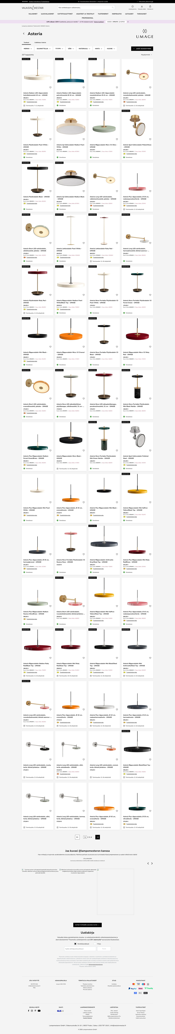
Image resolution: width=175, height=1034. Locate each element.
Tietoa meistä (87, 1010)
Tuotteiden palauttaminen (87, 986)
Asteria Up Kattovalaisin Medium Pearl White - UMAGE (70, 146)
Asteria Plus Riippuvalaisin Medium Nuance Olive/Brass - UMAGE (35, 613)
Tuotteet (26, 42)
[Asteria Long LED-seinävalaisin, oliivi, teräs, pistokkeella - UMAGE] (71, 755)
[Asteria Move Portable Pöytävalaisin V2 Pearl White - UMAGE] (104, 291)
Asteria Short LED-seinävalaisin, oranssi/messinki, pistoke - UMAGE (35, 405)
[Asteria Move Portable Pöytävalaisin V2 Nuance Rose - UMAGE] (71, 550)
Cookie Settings (114, 1012)
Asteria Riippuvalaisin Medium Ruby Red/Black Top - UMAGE (36, 664)
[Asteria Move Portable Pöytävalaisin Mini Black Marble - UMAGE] (137, 394)
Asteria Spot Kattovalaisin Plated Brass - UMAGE (137, 146)
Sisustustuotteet (140, 1016)
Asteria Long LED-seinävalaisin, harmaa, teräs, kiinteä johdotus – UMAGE (71, 817)
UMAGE (43, 26)
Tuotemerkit (37, 26)
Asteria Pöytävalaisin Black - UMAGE (36, 197)
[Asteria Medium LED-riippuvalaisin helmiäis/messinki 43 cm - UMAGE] (37, 83)
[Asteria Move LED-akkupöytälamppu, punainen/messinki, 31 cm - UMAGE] (104, 394)
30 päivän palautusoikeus (114, 986)
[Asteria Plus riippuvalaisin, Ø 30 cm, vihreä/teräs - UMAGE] (137, 806)
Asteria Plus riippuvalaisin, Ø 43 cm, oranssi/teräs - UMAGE (103, 817)
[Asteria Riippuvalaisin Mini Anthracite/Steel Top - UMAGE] (137, 654)
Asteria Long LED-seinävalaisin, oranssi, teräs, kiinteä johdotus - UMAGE (104, 766)
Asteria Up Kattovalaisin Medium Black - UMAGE (70, 198)
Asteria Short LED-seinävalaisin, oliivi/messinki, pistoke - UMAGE (34, 250)
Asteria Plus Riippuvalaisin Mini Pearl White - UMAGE (36, 509)
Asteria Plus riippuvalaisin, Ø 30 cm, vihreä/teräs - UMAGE (136, 817)
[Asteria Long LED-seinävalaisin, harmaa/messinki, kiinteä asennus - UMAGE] (137, 239)
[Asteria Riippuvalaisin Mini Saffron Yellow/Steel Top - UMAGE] (104, 602)
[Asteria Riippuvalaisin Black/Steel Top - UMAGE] (137, 755)
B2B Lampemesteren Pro (114, 1016)
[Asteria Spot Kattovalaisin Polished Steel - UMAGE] (137, 446)
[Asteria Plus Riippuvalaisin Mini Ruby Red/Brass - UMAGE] (137, 550)
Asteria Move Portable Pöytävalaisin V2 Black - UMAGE (104, 353)
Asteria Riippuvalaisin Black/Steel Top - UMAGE (137, 766)
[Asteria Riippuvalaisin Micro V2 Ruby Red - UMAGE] (137, 342)
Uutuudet (129, 14)
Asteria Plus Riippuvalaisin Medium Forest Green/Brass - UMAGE (35, 457)
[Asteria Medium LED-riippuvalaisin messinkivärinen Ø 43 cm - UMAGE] (104, 83)
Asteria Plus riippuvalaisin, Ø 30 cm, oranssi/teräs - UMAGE (69, 716)
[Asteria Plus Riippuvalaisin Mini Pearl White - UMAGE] (37, 498)
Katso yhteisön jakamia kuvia (86, 925)
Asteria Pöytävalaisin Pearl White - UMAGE (35, 146)
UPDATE (116, 22)
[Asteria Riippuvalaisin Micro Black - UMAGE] (71, 446)
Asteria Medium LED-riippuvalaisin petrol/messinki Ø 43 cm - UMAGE (69, 94)
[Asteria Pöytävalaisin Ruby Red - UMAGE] (37, 291)
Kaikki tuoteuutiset (141, 1018)
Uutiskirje (114, 984)
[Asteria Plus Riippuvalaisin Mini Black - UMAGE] (104, 498)
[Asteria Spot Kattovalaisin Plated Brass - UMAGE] (137, 135)
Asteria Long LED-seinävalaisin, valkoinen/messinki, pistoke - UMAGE (103, 198)
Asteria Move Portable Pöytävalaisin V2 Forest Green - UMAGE (137, 301)
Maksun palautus (87, 987)
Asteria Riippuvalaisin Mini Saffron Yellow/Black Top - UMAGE (135, 509)
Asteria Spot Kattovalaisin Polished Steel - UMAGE (135, 457)
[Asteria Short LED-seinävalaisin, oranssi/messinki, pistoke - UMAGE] (37, 394)
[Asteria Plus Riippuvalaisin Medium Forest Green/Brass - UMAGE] (37, 446)
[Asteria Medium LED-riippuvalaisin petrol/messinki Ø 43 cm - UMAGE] (71, 83)
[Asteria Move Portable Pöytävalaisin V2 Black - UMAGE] (104, 342)
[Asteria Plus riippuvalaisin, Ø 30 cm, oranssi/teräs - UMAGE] (71, 704)
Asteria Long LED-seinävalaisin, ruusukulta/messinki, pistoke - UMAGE (136, 94)
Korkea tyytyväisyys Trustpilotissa (39, 1)
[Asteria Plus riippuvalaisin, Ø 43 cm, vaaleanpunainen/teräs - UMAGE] (137, 602)
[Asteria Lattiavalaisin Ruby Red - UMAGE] (104, 239)
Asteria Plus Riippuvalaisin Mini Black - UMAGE (103, 509)
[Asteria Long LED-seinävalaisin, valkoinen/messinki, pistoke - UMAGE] (104, 187)
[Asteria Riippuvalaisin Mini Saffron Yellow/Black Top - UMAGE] (137, 498)
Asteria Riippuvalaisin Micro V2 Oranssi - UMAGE (70, 353)
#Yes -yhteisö (114, 1010)
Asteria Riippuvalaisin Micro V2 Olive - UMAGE (103, 146)
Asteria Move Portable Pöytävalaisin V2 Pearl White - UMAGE (104, 301)
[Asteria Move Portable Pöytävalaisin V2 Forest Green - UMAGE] (137, 291)
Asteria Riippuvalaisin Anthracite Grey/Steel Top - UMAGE (101, 561)
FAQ (34, 987)
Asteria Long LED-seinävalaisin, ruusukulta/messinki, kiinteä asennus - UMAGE (36, 716)
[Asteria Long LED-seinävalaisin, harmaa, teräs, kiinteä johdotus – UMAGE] (71, 806)
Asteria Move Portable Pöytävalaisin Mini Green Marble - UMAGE (103, 457)
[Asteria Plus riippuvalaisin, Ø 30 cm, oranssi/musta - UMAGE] (71, 498)
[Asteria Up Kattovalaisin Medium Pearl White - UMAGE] (71, 135)
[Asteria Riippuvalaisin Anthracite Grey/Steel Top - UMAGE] (104, 550)
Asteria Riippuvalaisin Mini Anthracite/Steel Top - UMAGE (134, 664)
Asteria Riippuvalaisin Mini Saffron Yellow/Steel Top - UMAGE (102, 613)
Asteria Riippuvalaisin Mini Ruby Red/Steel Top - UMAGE (68, 664)
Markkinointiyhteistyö (114, 1018)
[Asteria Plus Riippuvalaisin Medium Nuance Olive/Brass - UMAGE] (37, 602)
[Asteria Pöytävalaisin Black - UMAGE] (37, 187)
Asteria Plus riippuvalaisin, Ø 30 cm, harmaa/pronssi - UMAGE (36, 561)
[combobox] (86, 7)
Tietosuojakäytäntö (88, 1016)
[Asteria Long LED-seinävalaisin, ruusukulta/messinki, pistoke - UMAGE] (137, 83)
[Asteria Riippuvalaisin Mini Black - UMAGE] (37, 342)
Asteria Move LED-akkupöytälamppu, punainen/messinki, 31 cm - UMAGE (103, 405)
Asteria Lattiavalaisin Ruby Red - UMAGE (101, 250)
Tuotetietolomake (32, 102)
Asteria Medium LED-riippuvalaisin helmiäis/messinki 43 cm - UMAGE (35, 94)
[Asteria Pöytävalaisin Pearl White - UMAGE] (37, 135)
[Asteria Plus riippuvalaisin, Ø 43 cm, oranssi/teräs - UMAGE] (104, 806)
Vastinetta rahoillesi (141, 1014)
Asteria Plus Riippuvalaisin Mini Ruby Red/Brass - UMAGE (136, 561)
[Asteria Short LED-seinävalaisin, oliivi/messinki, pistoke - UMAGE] (37, 239)
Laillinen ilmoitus (87, 1012)
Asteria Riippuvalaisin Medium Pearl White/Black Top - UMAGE (69, 301)
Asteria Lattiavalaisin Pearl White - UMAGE (69, 250)
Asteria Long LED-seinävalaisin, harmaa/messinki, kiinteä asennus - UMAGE (135, 250)
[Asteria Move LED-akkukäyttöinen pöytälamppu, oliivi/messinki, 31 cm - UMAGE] (71, 394)
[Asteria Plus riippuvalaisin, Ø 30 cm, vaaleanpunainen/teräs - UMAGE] (137, 187)
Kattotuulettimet (65, 14)
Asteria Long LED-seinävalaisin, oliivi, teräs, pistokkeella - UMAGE (70, 766)
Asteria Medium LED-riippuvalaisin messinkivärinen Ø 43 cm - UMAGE (102, 94)
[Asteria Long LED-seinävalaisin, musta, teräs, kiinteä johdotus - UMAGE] (37, 755)
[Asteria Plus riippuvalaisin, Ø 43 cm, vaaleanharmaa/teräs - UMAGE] (104, 704)
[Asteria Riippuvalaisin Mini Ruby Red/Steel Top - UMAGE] (71, 654)
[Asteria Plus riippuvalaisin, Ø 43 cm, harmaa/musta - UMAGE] (137, 704)
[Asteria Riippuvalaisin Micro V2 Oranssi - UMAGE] (71, 342)
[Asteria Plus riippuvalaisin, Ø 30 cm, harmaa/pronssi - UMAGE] (37, 550)
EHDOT (87, 1014)
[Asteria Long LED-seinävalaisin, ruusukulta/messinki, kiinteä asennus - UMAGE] (37, 704)
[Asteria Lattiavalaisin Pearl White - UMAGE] (71, 239)
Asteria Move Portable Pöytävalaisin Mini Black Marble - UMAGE (136, 405)
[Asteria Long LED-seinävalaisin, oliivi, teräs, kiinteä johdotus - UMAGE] (37, 806)
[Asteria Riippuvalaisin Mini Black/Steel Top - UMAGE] (104, 654)
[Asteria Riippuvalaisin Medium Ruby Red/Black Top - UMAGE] (37, 654)
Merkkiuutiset (114, 1014)
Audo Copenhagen (140, 1010)
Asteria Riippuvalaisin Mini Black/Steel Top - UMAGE (103, 664)
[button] (50, 87)
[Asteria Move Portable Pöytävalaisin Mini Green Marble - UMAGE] (104, 446)
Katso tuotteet (99, 22)
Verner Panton (140, 1012)
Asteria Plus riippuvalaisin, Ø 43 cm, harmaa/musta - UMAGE (136, 716)
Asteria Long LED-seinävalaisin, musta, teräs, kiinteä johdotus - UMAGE (37, 766)
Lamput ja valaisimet (27, 26)
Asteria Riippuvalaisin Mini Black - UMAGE (35, 353)
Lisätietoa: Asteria (40, 42)
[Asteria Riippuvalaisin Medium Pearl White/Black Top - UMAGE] (71, 291)
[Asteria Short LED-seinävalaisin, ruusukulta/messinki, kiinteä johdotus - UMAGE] (71, 602)
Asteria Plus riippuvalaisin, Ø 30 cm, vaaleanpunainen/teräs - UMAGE (136, 198)
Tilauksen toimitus (87, 984)
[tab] (28, 48)
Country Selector (87, 1018)
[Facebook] (28, 1011)
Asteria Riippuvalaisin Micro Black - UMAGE (69, 457)
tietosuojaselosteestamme (96, 964)
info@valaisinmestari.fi (34, 986)
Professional (87, 18)
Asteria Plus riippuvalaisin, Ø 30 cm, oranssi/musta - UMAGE (69, 509)
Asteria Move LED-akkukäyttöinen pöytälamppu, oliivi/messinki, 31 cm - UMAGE (70, 405)
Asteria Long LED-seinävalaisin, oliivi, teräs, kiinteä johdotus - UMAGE (36, 817)
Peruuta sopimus (87, 989)
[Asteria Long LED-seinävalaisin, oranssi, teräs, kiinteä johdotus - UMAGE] (104, 755)
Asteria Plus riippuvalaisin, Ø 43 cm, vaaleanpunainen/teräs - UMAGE (136, 613)
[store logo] (33, 7)
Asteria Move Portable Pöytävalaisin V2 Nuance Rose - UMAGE (71, 561)
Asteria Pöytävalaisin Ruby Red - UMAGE (35, 301)
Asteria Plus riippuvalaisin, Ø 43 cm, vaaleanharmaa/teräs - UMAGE (103, 716)
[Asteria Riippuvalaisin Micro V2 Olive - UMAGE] (104, 135)
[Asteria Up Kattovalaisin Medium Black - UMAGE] (71, 187)
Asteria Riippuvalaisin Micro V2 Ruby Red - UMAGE (136, 353)
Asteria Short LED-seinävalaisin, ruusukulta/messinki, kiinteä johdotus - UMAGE (70, 613)
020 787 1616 (34, 984)
